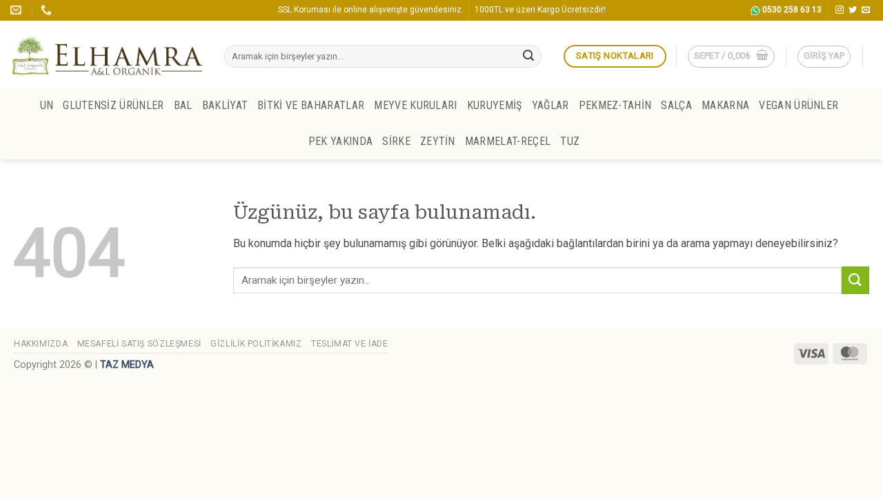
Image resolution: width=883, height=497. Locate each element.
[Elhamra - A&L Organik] (107, 54)
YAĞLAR (550, 105)
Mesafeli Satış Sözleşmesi (139, 344)
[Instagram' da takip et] (839, 10)
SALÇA (676, 105)
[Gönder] (528, 56)
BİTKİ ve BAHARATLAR (310, 105)
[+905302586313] (48, 10)
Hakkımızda (41, 344)
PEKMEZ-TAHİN (615, 105)
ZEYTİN (437, 141)
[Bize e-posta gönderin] (866, 10)
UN (47, 105)
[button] (731, 57)
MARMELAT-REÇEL (507, 141)
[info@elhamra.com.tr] (17, 10)
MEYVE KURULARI (415, 105)
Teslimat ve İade (349, 344)
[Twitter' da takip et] (853, 10)
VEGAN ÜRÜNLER (798, 105)
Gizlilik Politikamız (255, 344)
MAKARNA (725, 105)
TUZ (569, 141)
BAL (183, 105)
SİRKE (396, 141)
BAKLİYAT (225, 105)
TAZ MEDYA (127, 365)
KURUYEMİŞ (494, 105)
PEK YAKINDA (340, 141)
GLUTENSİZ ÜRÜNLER (113, 105)
